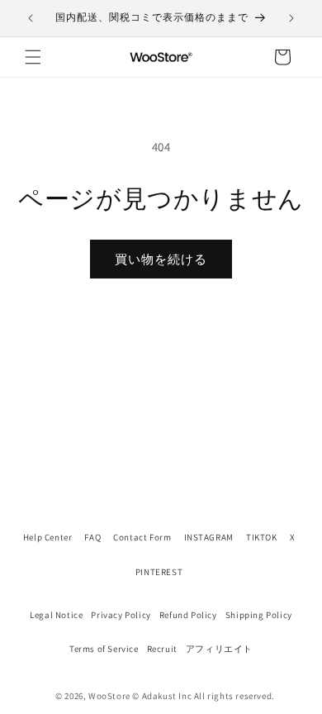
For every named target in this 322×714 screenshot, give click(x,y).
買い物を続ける (161, 259)
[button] (33, 57)
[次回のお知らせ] (291, 18)
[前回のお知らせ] (30, 18)
